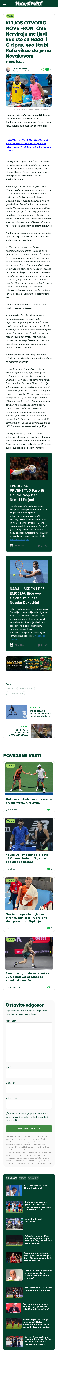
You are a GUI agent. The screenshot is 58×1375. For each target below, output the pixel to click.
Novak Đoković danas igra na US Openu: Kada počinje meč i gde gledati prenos (27, 858)
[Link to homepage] (29, 3)
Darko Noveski (19, 69)
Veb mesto (11, 1098)
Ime (8, 1067)
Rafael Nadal (26, 688)
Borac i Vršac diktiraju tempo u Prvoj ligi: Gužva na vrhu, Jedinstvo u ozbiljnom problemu (38, 1341)
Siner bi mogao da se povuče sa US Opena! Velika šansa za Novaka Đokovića (29, 976)
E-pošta (10, 1082)
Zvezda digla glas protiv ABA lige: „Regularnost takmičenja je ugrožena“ (36, 1307)
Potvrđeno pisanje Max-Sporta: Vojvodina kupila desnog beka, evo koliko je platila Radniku (38, 1240)
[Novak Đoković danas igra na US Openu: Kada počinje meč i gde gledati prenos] (29, 834)
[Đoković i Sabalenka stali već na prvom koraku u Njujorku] (29, 778)
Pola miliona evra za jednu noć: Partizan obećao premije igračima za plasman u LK (38, 1206)
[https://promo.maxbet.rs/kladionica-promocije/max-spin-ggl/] (29, 663)
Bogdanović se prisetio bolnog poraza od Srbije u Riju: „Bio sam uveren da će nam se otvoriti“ (38, 1257)
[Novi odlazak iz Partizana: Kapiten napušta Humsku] (14, 1292)
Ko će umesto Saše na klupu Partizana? (35, 1187)
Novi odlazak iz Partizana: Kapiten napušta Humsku (38, 1289)
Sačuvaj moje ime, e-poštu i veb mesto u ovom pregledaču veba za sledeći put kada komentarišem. (28, 1117)
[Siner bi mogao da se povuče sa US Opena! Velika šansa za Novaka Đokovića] (29, 953)
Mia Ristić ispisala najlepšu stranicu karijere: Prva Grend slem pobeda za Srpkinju (26, 917)
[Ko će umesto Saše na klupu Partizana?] (14, 1190)
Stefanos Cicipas (15, 693)
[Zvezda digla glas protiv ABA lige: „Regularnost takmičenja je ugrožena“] (13, 1308)
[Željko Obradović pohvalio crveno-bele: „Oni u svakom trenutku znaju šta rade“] (14, 1275)
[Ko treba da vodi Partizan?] (14, 1224)
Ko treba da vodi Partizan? (33, 1220)
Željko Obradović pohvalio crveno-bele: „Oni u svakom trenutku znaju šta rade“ (38, 1274)
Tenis (10, 16)
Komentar (11, 1020)
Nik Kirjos (12, 688)
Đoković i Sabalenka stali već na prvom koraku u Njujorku (29, 800)
